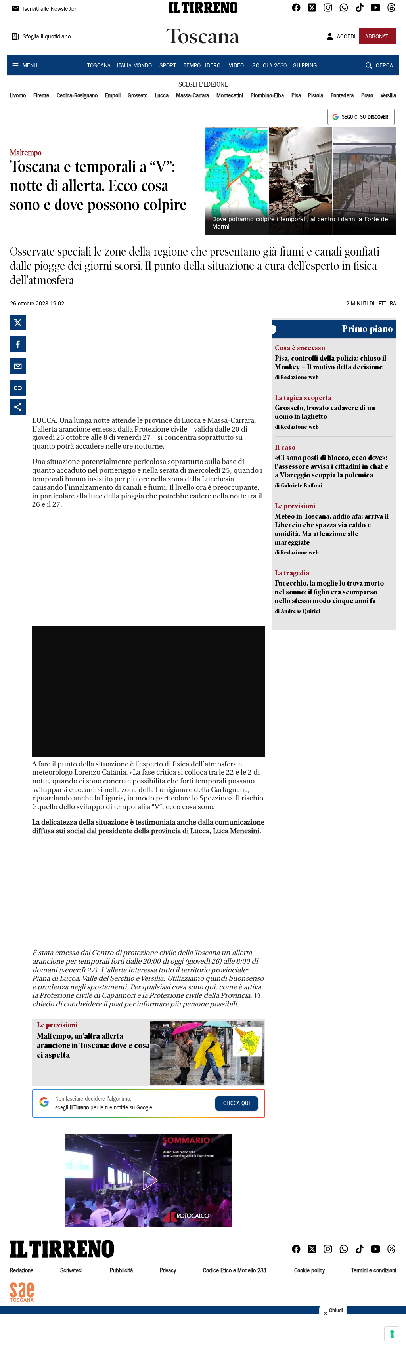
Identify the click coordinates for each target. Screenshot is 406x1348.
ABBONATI (377, 37)
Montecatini (229, 96)
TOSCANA (99, 66)
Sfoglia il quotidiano (47, 37)
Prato (367, 96)
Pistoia (315, 96)
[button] (148, 1180)
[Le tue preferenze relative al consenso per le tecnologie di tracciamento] (392, 1334)
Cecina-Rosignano (77, 96)
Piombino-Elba (267, 96)
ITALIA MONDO (134, 66)
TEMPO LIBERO (202, 66)
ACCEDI (346, 37)
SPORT (167, 66)
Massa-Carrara (192, 96)
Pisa (296, 96)
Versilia (388, 96)
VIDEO (236, 66)
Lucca (162, 96)
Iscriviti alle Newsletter (49, 9)
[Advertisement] (91, 364)
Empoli (113, 96)
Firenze (41, 96)
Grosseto (137, 96)
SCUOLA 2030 (269, 66)
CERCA (384, 66)
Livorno (18, 96)
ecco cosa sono (189, 807)
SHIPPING (305, 66)
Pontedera (342, 96)
